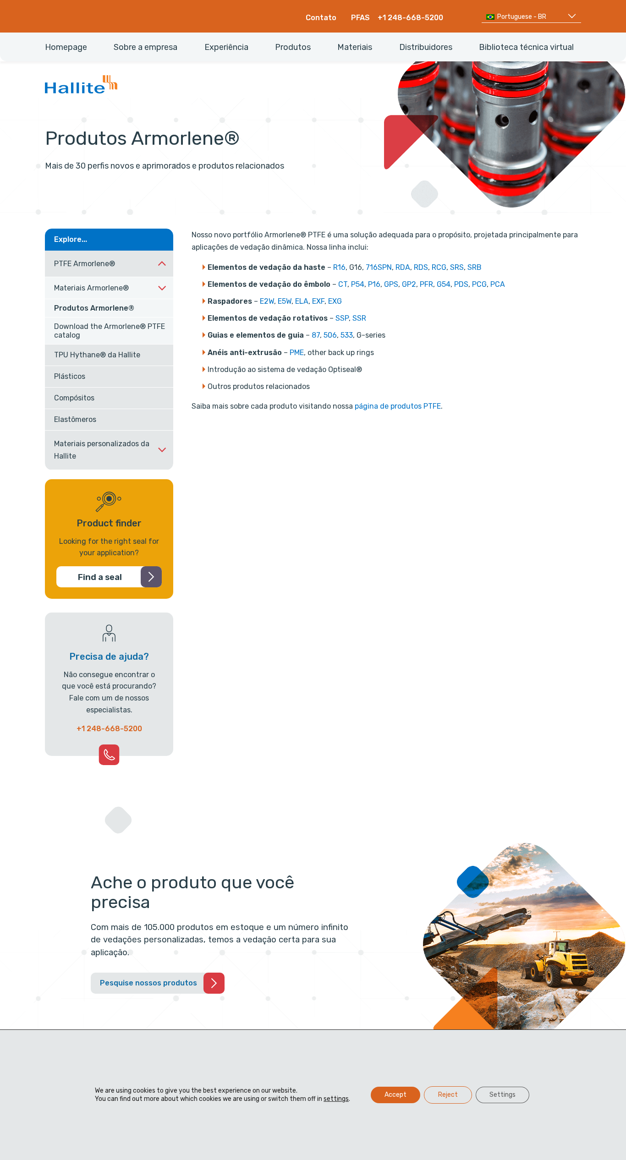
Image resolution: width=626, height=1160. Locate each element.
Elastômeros (75, 419)
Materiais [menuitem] (354, 47)
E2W (267, 301)
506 (330, 335)
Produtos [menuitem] (293, 47)
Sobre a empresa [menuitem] (145, 47)
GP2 (409, 284)
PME (297, 352)
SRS (457, 267)
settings (336, 1099)
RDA (402, 267)
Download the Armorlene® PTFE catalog (109, 330)
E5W (284, 301)
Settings (502, 1095)
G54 (443, 284)
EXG (335, 301)
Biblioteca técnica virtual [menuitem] (526, 47)
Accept (395, 1095)
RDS (421, 267)
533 (346, 335)
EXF (318, 301)
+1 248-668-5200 (410, 17)
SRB (474, 267)
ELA (301, 301)
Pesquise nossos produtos (148, 983)
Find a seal (100, 577)
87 (316, 335)
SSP (342, 318)
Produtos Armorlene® (94, 308)
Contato (321, 17)
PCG (479, 284)
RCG (439, 267)
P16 (374, 284)
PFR (426, 284)
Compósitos (74, 398)
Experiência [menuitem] (226, 47)
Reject (448, 1095)
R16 (339, 267)
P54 (357, 284)
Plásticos (69, 376)
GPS (391, 284)
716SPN (379, 267)
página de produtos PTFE (398, 406)
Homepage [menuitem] (66, 47)
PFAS (360, 17)
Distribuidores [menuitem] (425, 47)
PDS (461, 284)
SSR (359, 318)
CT (342, 284)
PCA (497, 284)
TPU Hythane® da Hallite (97, 354)
